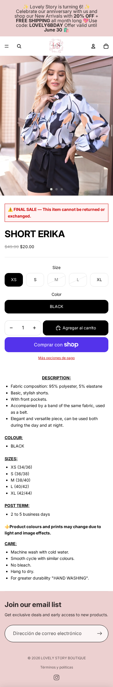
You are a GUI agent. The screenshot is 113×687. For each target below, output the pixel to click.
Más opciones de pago (56, 358)
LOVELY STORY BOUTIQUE (63, 658)
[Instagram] (56, 677)
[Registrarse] (100, 633)
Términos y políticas (56, 667)
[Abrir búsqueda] (19, 46)
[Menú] (6, 46)
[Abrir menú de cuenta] (93, 46)
